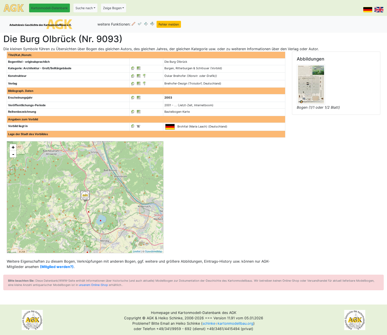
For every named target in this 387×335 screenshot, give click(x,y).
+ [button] (13, 147)
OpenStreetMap (153, 251)
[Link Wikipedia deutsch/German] (138, 126)
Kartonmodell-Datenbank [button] (49, 8)
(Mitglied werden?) (57, 266)
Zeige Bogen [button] (112, 8)
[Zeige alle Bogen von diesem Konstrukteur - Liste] (133, 76)
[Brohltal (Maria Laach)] (85, 195)
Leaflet (136, 251)
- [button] (13, 154)
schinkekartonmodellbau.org (227, 323)
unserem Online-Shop (93, 285)
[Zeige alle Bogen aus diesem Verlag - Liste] (133, 83)
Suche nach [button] (84, 8)
